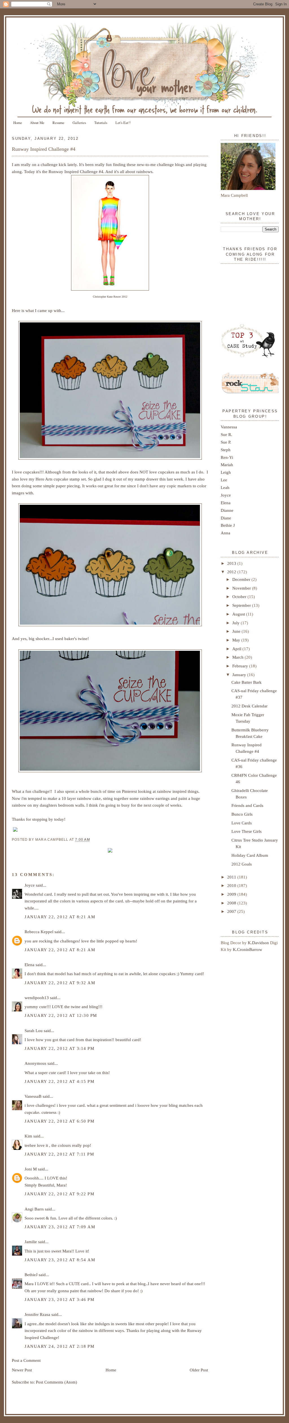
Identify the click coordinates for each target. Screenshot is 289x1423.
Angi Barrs (34, 1209)
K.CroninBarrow (247, 949)
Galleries (79, 122)
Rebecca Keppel (39, 931)
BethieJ (31, 1274)
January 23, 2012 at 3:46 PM (59, 1299)
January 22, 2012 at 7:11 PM (59, 1154)
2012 (232, 571)
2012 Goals (241, 864)
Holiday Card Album (249, 855)
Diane (226, 517)
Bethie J (228, 525)
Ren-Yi (227, 457)
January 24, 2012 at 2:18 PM (59, 1346)
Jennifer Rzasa (37, 1314)
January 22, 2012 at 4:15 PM (59, 1081)
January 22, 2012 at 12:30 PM (61, 1015)
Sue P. (226, 442)
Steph (226, 449)
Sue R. (226, 434)
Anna (225, 532)
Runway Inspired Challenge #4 (43, 149)
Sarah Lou (34, 1030)
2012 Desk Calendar (249, 705)
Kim (28, 1136)
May (236, 640)
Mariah (227, 464)
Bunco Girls (242, 814)
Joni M (31, 1169)
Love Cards (241, 822)
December (241, 579)
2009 (232, 894)
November (242, 588)
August (239, 614)
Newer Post (22, 1369)
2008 (232, 902)
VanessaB (33, 1096)
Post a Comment (26, 1360)
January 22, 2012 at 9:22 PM (59, 1193)
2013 (232, 563)
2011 (232, 877)
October (240, 596)
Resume (58, 122)
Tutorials (100, 122)
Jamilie (31, 1241)
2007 (232, 911)
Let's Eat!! (123, 122)
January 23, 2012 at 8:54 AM (60, 1259)
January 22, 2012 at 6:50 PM (59, 1121)
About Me (37, 122)
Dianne (227, 510)
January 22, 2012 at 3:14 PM (59, 1048)
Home (17, 122)
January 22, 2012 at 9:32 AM (60, 982)
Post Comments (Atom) (56, 1382)
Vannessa (229, 426)
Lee (224, 479)
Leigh (226, 472)
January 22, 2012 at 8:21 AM (60, 916)
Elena (29, 964)
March (238, 657)
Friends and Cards (247, 805)
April (237, 648)
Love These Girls (246, 831)
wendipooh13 (37, 997)
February (240, 665)
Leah (225, 487)
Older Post (199, 1369)
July (236, 622)
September (242, 605)
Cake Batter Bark (246, 682)
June (237, 631)
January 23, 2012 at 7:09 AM (60, 1226)
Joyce (30, 885)
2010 (232, 885)
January (239, 674)
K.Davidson (259, 942)
